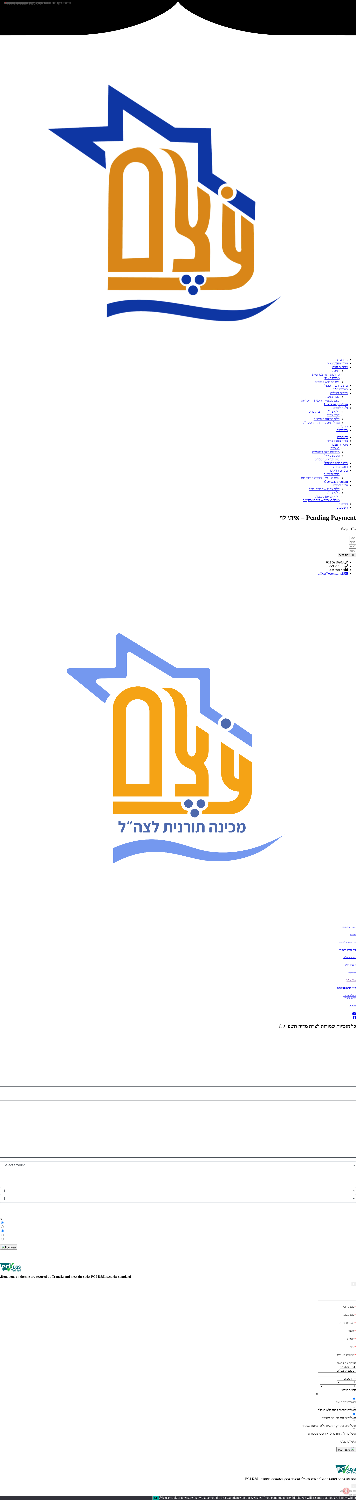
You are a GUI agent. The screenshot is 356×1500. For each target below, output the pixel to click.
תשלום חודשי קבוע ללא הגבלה (337, 1410)
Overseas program (336, 404)
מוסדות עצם (340, 367)
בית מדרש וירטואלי (336, 385)
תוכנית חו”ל (340, 389)
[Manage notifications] (346, 1491)
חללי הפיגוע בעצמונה (327, 419)
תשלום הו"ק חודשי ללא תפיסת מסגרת (332, 1433)
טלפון (352, 1331)
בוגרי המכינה (332, 396)
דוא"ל (351, 1339)
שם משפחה (348, 1314)
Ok (156, 1497)
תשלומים (342, 430)
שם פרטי (349, 1306)
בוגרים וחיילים (339, 393)
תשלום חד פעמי (346, 1402)
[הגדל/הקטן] (354, 1491)
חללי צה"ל (351, 980)
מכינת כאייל (332, 378)
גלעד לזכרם (340, 408)
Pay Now (10, 1247)
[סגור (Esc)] (342, 1491)
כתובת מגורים (346, 1355)
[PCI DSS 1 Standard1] (10, 1273)
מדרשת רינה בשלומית (326, 374)
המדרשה (352, 972)
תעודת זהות (348, 1322)
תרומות (343, 426)
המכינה (335, 370)
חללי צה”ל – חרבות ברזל (324, 411)
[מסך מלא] (350, 1491)
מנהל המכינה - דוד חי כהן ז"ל (349, 996)
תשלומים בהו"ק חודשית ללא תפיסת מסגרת (329, 1425)
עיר (353, 1347)
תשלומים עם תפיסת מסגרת (338, 1418)
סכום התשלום (346, 1370)
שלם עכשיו (344, 1449)
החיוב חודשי (348, 1390)
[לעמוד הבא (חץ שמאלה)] (350, 1494)
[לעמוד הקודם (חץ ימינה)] (354, 1494)
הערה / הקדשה (346, 1363)
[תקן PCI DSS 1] (345, 1475)
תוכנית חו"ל (350, 965)
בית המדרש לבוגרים (327, 382)
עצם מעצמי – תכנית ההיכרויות (320, 400)
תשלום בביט (348, 1441)
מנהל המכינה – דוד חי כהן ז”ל (321, 422)
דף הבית (342, 359)
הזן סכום (350, 1378)
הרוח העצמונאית (337, 363)
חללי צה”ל (333, 415)
